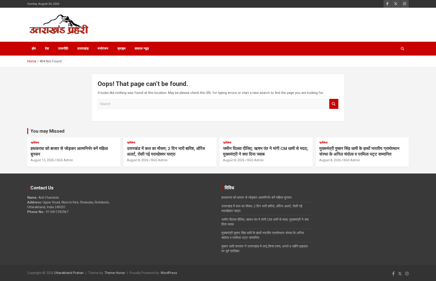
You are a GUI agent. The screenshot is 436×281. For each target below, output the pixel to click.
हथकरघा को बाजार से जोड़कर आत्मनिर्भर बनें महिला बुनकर (256, 197)
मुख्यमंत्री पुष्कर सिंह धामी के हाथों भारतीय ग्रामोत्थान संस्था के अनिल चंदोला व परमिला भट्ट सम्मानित (359, 151)
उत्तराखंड (83, 48)
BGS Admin (65, 160)
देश (47, 48)
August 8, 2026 (138, 160)
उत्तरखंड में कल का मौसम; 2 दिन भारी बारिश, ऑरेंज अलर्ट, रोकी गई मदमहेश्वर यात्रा (166, 151)
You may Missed (47, 131)
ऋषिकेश (35, 142)
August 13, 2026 (42, 160)
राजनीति (63, 48)
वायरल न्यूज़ (142, 48)
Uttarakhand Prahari (69, 273)
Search (333, 104)
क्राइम (121, 48)
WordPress (169, 273)
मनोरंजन (103, 48)
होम (34, 48)
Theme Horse (114, 273)
